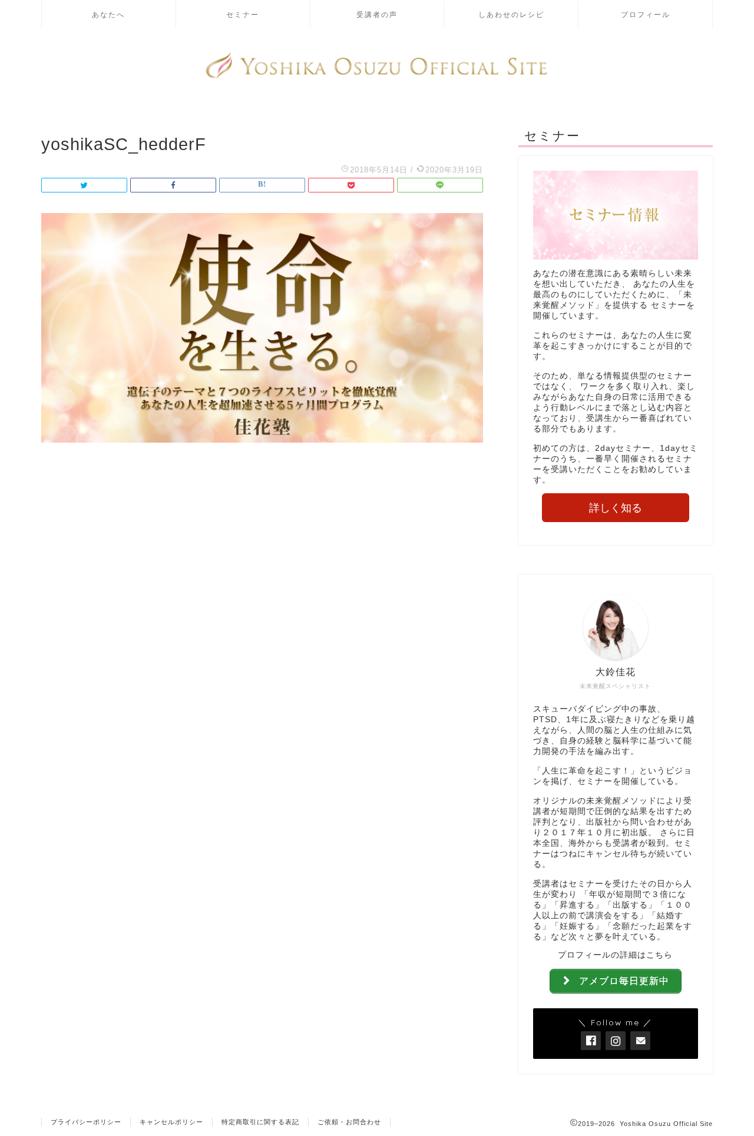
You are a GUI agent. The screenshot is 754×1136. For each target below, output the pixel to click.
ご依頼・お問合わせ (349, 1121)
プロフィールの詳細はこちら (615, 955)
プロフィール (645, 14)
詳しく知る (615, 508)
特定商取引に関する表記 (260, 1121)
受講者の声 (377, 14)
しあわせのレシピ (511, 14)
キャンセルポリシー (171, 1121)
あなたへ (108, 14)
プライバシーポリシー (86, 1121)
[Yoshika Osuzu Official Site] (377, 77)
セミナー (242, 14)
